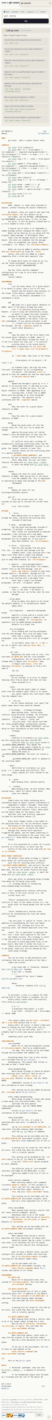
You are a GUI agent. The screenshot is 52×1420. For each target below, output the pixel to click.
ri (37, 12)
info (23, 12)
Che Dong (14, 1402)
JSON (46, 1400)
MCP (3, 1402)
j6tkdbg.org (14, 969)
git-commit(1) (8, 837)
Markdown (38, 1400)
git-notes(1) (39, 1083)
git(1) (22, 1361)
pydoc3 (30, 12)
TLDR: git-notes (12, 30)
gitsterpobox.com (12, 979)
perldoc (15, 12)
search (43, 12)
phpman (14, 1400)
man (4, 2)
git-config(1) (30, 1060)
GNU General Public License (32, 1402)
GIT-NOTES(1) (43, 133)
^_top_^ (39, 1415)
